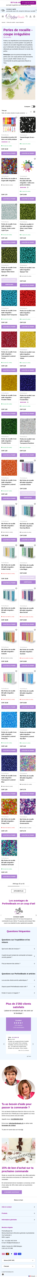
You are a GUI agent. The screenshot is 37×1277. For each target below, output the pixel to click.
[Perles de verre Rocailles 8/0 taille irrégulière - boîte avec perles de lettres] (28, 166)
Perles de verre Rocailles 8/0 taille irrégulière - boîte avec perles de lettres (27, 182)
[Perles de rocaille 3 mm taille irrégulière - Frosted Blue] (28, 383)
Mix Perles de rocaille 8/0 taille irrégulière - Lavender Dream (27, 482)
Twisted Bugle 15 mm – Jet (27, 138)
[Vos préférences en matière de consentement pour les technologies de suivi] (2, 1274)
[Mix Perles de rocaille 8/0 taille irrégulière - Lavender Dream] (28, 468)
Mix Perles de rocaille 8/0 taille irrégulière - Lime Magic (27, 567)
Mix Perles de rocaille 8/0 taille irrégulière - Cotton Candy (8, 567)
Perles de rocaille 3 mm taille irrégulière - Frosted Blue (27, 397)
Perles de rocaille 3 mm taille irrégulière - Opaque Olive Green (8, 269)
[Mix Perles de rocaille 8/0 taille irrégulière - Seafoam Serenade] (9, 848)
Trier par (4, 110)
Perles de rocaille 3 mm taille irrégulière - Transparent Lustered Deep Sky (8, 735)
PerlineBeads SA (9, 1271)
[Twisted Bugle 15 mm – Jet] (28, 125)
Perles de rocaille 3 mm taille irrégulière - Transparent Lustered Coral (8, 483)
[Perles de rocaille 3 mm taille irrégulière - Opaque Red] (28, 298)
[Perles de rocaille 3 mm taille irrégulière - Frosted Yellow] (9, 383)
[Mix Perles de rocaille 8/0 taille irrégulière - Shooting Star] (9, 511)
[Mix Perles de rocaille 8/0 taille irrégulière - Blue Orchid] (28, 596)
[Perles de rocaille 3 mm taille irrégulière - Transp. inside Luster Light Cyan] (9, 211)
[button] (34, 16)
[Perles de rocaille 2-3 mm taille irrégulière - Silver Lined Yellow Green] (28, 212)
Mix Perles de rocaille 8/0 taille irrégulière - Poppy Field (8, 821)
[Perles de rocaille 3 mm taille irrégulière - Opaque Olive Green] (9, 255)
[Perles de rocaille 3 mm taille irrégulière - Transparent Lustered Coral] (9, 468)
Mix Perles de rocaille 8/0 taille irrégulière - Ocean (8, 610)
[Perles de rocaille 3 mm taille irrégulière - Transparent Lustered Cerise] (9, 339)
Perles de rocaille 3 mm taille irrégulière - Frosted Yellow (8, 397)
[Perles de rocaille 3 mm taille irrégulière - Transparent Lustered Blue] (9, 763)
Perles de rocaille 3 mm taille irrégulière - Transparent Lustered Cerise (8, 355)
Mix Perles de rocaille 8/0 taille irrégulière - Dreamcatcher (27, 821)
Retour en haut (18, 1200)
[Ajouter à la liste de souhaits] (16, 117)
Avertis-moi (9, 284)
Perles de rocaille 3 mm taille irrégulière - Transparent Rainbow (27, 441)
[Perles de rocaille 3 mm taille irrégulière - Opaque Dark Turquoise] (9, 298)
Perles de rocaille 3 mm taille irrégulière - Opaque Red (27, 313)
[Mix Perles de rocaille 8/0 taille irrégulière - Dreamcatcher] (28, 807)
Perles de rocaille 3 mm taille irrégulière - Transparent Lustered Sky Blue (27, 735)
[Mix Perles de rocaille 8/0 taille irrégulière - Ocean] (9, 596)
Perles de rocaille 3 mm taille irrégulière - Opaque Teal (27, 270)
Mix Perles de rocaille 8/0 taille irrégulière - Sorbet (27, 778)
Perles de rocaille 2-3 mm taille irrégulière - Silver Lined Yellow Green (26, 227)
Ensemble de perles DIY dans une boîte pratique (9, 138)
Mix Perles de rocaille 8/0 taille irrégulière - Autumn (8, 651)
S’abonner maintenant (12, 1192)
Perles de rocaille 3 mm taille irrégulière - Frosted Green (8, 441)
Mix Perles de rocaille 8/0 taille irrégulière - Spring (8, 693)
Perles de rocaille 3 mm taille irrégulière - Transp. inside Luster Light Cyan (8, 227)
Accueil (3, 22)
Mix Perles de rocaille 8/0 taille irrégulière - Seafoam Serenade (8, 862)
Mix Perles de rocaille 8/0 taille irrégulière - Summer (27, 651)
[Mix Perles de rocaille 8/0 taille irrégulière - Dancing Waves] (28, 511)
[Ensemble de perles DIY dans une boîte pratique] (9, 125)
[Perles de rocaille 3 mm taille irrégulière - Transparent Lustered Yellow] (28, 339)
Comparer (27, 106)
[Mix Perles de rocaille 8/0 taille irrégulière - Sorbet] (28, 763)
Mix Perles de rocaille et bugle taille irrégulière (9, 179)
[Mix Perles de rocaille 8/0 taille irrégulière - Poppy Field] (9, 806)
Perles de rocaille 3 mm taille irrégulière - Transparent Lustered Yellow (27, 355)
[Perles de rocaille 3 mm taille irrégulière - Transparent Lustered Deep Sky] (9, 720)
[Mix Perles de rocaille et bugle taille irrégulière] (9, 166)
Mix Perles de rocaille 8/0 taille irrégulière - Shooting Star (8, 526)
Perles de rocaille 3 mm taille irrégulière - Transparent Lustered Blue (8, 779)
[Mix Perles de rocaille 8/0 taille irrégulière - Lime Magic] (28, 553)
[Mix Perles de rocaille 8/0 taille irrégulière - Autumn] (9, 637)
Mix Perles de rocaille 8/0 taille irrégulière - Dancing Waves (27, 526)
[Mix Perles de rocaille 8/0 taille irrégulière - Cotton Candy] (9, 552)
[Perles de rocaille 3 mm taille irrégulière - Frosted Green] (9, 426)
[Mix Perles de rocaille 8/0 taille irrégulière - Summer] (28, 637)
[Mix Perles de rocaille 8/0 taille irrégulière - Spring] (9, 678)
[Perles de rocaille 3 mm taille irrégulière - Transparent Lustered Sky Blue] (28, 720)
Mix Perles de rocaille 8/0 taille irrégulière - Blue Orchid (27, 610)
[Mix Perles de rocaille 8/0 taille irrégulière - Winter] (28, 678)
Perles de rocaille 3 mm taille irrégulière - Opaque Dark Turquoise (9, 312)
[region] (18, 1044)
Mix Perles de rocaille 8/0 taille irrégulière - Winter (27, 693)
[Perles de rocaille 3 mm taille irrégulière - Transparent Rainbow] (28, 426)
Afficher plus (18, 891)
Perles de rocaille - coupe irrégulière (15, 22)
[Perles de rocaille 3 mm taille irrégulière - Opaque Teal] (28, 255)
